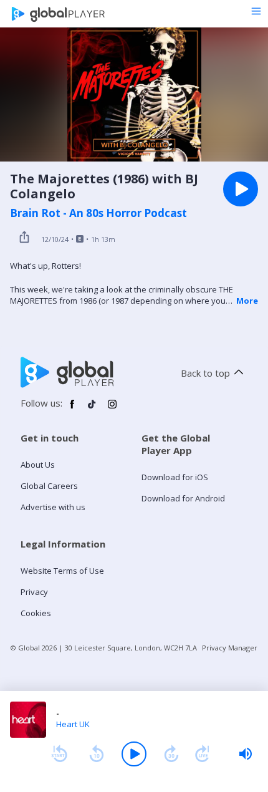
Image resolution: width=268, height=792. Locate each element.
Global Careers (49, 485)
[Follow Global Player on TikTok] (92, 409)
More (247, 300)
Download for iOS (174, 477)
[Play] (134, 753)
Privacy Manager (229, 648)
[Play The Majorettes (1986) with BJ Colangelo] (240, 188)
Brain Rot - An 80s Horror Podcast (98, 213)
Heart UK (73, 724)
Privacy (34, 591)
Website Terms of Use (62, 570)
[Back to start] (59, 753)
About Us (38, 464)
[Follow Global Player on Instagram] (112, 409)
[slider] (246, 754)
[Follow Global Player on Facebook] (72, 409)
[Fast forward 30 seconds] (171, 753)
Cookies (36, 613)
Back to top (205, 373)
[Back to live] (202, 753)
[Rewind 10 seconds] (96, 753)
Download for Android (183, 498)
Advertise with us (53, 507)
